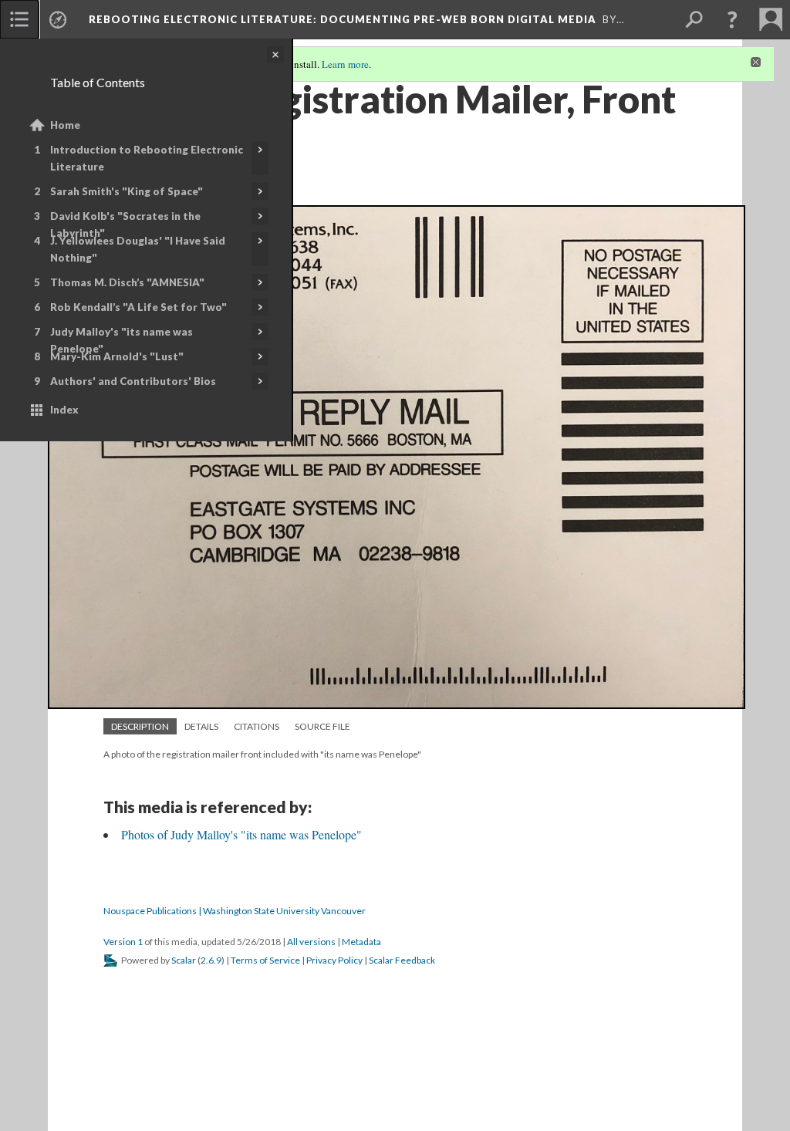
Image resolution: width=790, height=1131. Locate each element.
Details (201, 726)
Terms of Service (265, 960)
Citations (256, 726)
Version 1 (123, 941)
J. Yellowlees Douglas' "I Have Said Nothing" (137, 249)
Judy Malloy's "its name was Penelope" (121, 340)
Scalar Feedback (402, 960)
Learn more (345, 64)
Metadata (361, 941)
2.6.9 (211, 960)
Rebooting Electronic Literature (342, 19)
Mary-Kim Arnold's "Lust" (117, 356)
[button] (732, 19)
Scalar (183, 960)
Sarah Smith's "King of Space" (126, 191)
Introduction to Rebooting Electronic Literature (146, 158)
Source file (322, 726)
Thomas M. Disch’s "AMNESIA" (127, 282)
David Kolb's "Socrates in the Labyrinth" (125, 224)
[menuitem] (19, 19)
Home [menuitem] (65, 125)
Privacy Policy (334, 960)
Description (140, 726)
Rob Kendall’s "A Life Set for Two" (138, 307)
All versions (311, 941)
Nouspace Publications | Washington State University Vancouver (234, 911)
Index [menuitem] (64, 409)
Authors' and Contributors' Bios (133, 381)
